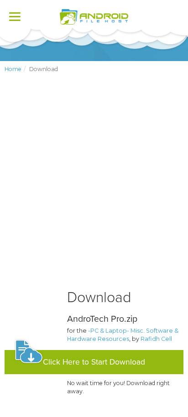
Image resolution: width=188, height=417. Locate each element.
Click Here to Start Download (94, 362)
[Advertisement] (94, 189)
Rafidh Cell (156, 338)
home (13, 69)
